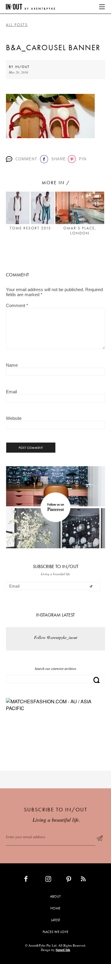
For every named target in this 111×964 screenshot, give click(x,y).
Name (12, 365)
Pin (82, 159)
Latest (55, 920)
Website (14, 418)
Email (11, 391)
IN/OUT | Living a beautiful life (30, 7)
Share (57, 159)
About (55, 896)
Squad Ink (63, 949)
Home (55, 908)
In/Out (22, 66)
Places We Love (55, 931)
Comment (25, 159)
